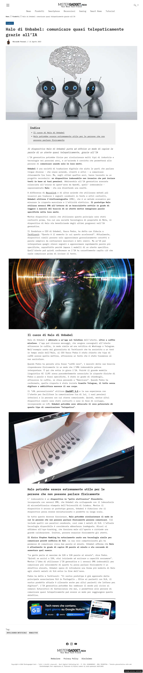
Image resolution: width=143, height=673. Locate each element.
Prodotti (39, 11)
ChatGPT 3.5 (72, 391)
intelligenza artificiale (17, 633)
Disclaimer (87, 658)
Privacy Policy (71, 658)
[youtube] (75, 644)
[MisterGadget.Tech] (72, 5)
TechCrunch (33, 234)
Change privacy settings (133, 671)
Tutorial (110, 11)
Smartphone (54, 11)
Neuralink (51, 193)
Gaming (82, 11)
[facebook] (67, 644)
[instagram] (71, 644)
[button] (136, 5)
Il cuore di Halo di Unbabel (48, 132)
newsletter (33, 633)
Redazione (55, 658)
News (28, 11)
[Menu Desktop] (8, 5)
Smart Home (96, 11)
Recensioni (69, 11)
